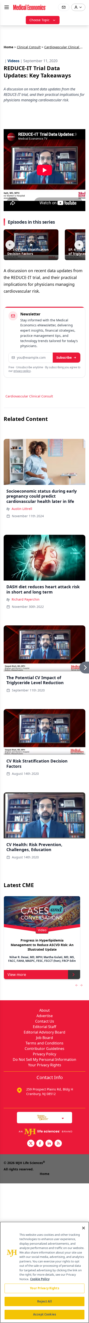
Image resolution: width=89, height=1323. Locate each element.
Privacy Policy (44, 1054)
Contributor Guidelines (44, 1048)
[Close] (84, 1228)
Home (8, 47)
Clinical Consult (29, 47)
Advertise (45, 1015)
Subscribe (64, 357)
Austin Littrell (22, 509)
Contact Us (44, 1021)
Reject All (44, 1301)
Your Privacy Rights (44, 1064)
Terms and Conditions (44, 1043)
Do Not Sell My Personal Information (44, 1059)
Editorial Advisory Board (44, 1032)
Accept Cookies (44, 1314)
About (44, 1010)
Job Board (44, 1037)
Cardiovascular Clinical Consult (29, 396)
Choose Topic (39, 20)
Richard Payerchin (25, 599)
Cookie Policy (40, 1279)
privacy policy (22, 371)
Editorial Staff (44, 1026)
